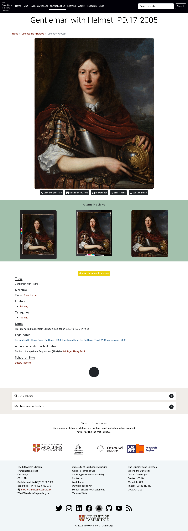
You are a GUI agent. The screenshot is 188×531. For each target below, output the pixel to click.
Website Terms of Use (83, 470)
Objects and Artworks (33, 33)
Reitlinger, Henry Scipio (74, 351)
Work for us (78, 482)
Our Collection (57, 6)
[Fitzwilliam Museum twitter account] (59, 508)
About (81, 6)
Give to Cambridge (137, 474)
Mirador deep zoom (78, 193)
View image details (52, 193)
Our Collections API (82, 485)
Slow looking (120, 193)
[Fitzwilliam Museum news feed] (129, 508)
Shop (101, 6)
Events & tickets (39, 6)
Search (180, 6)
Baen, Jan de (30, 295)
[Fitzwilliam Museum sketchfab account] (99, 508)
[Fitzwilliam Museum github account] (109, 508)
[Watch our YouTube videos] (119, 508)
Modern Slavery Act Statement (88, 489)
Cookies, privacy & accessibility (88, 474)
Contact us (78, 478)
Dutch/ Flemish (23, 362)
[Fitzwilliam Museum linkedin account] (89, 508)
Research (92, 6)
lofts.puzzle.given (41, 493)
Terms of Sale (79, 493)
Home (18, 5)
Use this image (139, 193)
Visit (26, 6)
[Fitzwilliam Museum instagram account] (69, 508)
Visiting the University (139, 470)
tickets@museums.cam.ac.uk (36, 489)
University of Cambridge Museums (89, 467)
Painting (24, 306)
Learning (71, 6)
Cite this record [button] (24, 395)
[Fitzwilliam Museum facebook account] (79, 508)
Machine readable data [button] (29, 406)
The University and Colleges (142, 467)
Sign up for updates (94, 423)
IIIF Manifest (101, 193)
